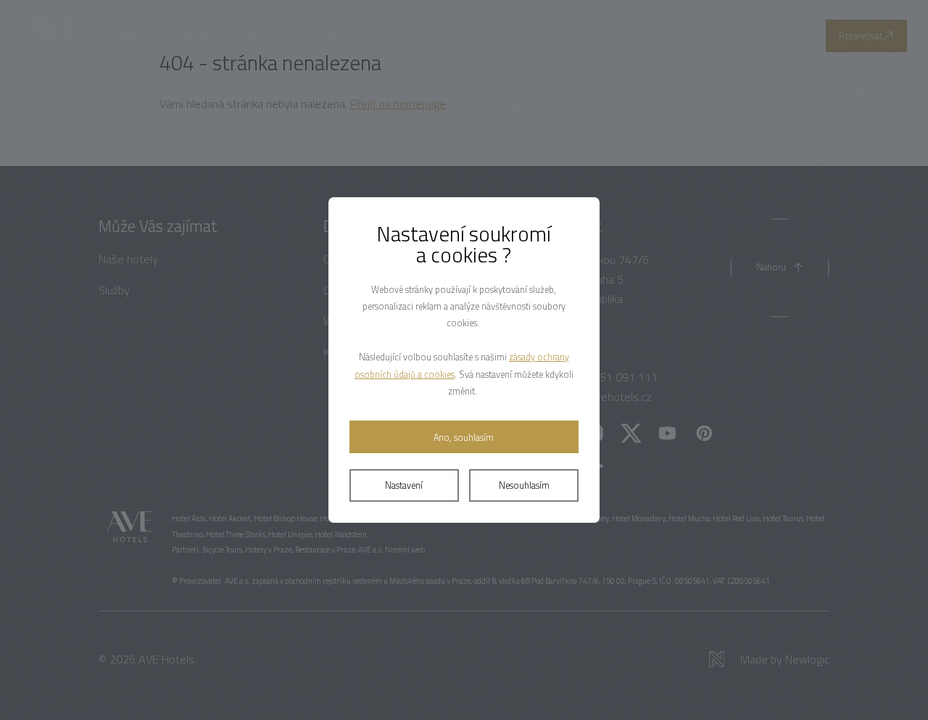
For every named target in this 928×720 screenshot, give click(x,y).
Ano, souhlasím (464, 437)
